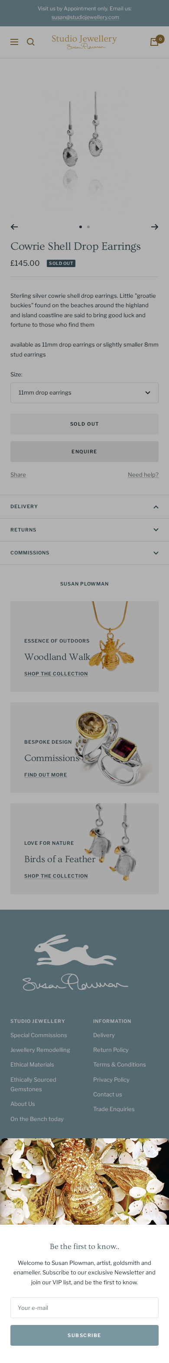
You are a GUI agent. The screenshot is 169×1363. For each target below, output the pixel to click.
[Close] (156, 1152)
